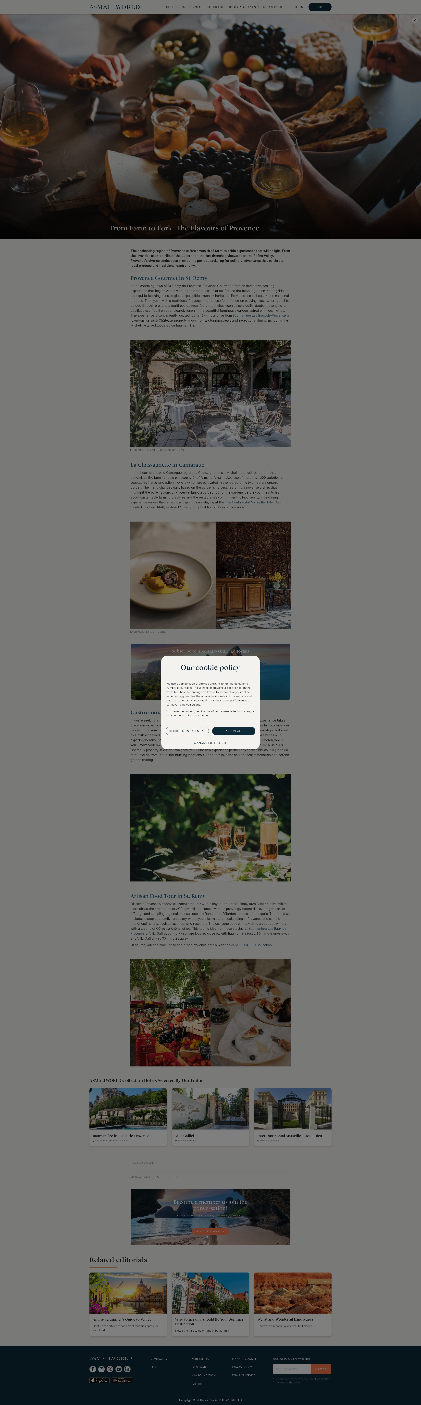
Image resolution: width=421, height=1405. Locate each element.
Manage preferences (210, 742)
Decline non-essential (187, 731)
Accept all (234, 731)
